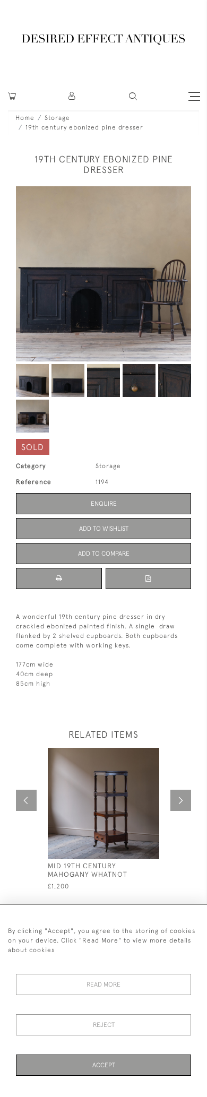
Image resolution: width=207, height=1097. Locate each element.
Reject (104, 1025)
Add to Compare (104, 553)
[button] (72, 96)
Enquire (104, 503)
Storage (57, 118)
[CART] (12, 96)
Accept (103, 1065)
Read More (103, 984)
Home (24, 118)
